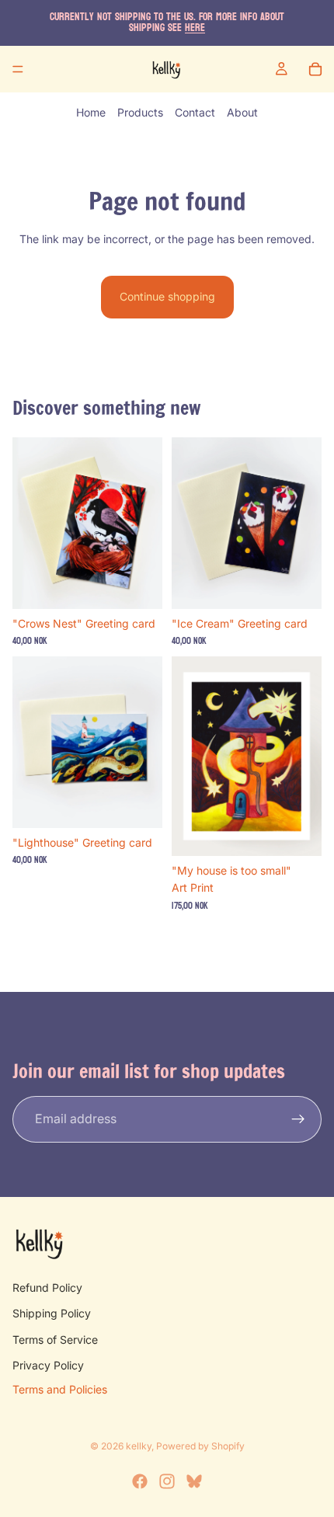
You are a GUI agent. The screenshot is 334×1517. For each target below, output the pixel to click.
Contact (195, 112)
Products (140, 112)
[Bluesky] (194, 1481)
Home (91, 112)
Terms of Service (55, 1339)
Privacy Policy (48, 1365)
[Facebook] (139, 1481)
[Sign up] (298, 1119)
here (195, 27)
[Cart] (315, 69)
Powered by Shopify (200, 1446)
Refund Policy (47, 1287)
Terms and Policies (59, 1389)
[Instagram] (167, 1481)
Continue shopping (167, 296)
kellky (138, 1446)
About (242, 112)
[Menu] (18, 69)
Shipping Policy (51, 1313)
